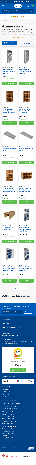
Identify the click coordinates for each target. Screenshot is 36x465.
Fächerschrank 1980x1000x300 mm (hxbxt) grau (25, 268)
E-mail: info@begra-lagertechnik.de (11, 403)
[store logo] (18, 6)
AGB (19, 444)
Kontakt (23, 444)
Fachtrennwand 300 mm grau (9, 149)
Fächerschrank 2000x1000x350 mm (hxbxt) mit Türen (9, 268)
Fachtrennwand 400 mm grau (26, 149)
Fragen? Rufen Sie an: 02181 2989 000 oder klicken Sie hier (18, 2)
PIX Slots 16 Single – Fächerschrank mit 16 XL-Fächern (26, 110)
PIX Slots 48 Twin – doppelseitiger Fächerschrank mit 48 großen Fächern (8, 189)
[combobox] (18, 11)
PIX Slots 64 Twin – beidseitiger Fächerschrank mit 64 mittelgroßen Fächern (9, 110)
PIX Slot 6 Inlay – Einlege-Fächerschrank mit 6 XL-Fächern (26, 189)
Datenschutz (13, 444)
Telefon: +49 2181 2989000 (9, 401)
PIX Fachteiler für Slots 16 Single (8, 228)
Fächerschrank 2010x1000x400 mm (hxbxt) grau (8, 71)
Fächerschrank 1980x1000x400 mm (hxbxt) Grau (25, 229)
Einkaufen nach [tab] (11, 43)
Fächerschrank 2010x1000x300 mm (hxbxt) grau (25, 71)
